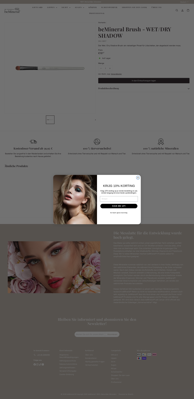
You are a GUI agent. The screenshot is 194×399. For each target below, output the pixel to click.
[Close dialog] (138, 177)
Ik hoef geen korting (118, 213)
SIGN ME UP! (119, 206)
